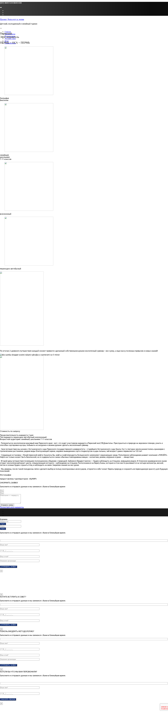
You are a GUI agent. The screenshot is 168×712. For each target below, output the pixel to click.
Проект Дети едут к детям (12, 19)
